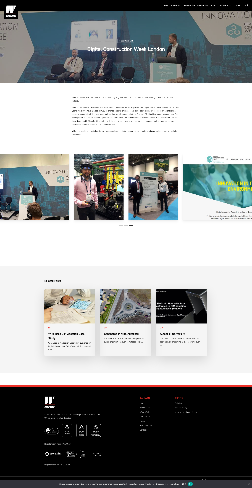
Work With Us (146, 426)
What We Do (145, 412)
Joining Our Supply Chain (186, 412)
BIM (131, 41)
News (142, 421)
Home (142, 403)
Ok (190, 484)
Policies (178, 403)
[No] (248, 484)
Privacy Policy (181, 408)
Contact (143, 430)
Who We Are (145, 408)
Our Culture (145, 417)
